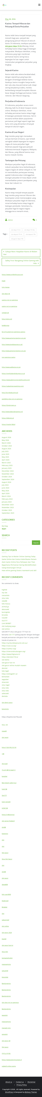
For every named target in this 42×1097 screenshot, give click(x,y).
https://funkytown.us (9, 405)
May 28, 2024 (10, 19)
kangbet (4, 776)
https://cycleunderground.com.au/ (15, 643)
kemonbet (5, 677)
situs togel (6, 685)
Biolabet (4, 907)
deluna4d (5, 609)
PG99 (3, 281)
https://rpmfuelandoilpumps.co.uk (13, 373)
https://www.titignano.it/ (11, 654)
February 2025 (7, 465)
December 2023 (8, 505)
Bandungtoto (6, 983)
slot (3, 840)
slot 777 (12, 635)
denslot (4, 668)
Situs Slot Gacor (7, 859)
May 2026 (5, 440)
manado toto (6, 1028)
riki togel (5, 764)
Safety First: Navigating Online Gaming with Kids (22, 261)
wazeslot (5, 1015)
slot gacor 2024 (7, 933)
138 (3, 754)
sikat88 (4, 601)
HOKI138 (5, 808)
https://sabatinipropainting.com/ (13, 386)
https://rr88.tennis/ (8, 815)
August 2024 (6, 482)
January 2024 (7, 502)
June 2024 (5, 488)
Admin (10, 220)
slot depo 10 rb (15, 230)
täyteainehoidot (7, 958)
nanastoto (5, 595)
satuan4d (5, 971)
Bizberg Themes (31, 1092)
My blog (5, 526)
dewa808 (5, 885)
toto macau (6, 287)
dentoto (5, 696)
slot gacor (5, 878)
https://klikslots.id (8, 418)
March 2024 (6, 496)
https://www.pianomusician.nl (12, 1060)
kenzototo (5, 709)
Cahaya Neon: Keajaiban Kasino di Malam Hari (20, 252)
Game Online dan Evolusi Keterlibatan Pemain (19, 559)
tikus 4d (5, 725)
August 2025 (6, 449)
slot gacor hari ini (8, 663)
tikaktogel (5, 901)
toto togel (5, 671)
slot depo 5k (6, 294)
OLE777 (4, 621)
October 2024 (7, 477)
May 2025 (5, 457)
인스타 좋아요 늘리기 (9, 770)
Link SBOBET (6, 623)
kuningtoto (6, 612)
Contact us (20, 1082)
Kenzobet (5, 977)
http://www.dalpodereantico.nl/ (12, 412)
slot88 (4, 827)
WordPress (9, 1092)
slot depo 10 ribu (29, 230)
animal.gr (5, 607)
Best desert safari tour (9, 783)
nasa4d (4, 618)
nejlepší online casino (9, 1066)
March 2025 (6, 463)
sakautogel (5, 920)
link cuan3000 (6, 894)
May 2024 (5, 491)
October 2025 (7, 446)
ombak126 (5, 313)
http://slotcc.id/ (7, 319)
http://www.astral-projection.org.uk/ (14, 338)
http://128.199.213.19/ (9, 747)
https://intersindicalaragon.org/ (13, 651)
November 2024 (8, 474)
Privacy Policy (22, 1085)
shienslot (5, 682)
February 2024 (7, 499)
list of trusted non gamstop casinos (13, 332)
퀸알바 (4, 529)
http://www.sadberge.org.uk (11, 367)
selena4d (5, 693)
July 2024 (5, 485)
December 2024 (8, 471)
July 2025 (5, 451)
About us (8, 1082)
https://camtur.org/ (9, 649)
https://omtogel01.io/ (9, 674)
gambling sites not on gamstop (12, 399)
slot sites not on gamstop (10, 1002)
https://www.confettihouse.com (12, 275)
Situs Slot (5, 952)
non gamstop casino (8, 357)
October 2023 (7, 510)
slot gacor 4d (6, 1041)
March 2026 (6, 443)
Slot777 (4, 795)
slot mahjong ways (9, 626)
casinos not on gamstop (10, 300)
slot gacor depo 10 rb (13, 46)
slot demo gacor (7, 702)
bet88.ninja (5, 325)
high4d (4, 590)
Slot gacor (5, 853)
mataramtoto (6, 964)
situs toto (5, 598)
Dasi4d (4, 939)
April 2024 (5, 493)
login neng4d (6, 802)
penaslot (5, 1034)
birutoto (5, 615)
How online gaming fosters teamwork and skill (19, 570)
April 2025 (5, 460)
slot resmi (5, 737)
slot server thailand (8, 821)
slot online (6, 629)
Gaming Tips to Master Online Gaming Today (18, 556)
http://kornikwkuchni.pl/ (10, 393)
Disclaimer (31, 1082)
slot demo (5, 660)
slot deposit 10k (31, 234)
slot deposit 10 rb (16, 234)
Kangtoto (5, 834)
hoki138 (4, 789)
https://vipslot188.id (8, 424)
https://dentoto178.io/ (10, 657)
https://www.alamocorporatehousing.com (16, 380)
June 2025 (5, 454)
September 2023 (8, 513)
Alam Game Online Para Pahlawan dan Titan (18, 562)
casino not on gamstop (9, 306)
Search (6, 535)
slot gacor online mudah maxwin (14, 665)
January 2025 (7, 468)
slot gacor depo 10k (17, 239)
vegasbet (5, 679)
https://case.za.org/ (9, 646)
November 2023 (8, 507)
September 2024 (8, 479)
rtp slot (4, 593)
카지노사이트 (6, 1053)
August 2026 (6, 437)
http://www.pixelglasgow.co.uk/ (12, 344)
